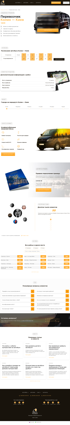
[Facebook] (44, 405)
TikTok (48, 406)
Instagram (58, 406)
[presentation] (50, 220)
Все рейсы (17, 2)
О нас (31, 2)
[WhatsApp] (19, 405)
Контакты (38, 2)
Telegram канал (53, 406)
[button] (17, 293)
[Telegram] (15, 405)
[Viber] (23, 405)
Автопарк (25, 2)
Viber (23, 406)
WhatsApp (19, 406)
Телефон (39, 20)
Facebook (44, 406)
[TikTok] (48, 405)
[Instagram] (58, 405)
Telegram (15, 406)
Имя (38, 16)
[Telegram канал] (53, 405)
